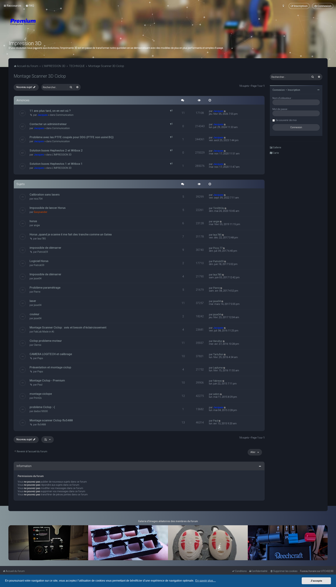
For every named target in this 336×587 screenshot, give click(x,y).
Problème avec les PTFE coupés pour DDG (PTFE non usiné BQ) (72, 137)
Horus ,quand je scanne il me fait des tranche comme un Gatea (71, 234)
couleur (34, 314)
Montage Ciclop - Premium (47, 380)
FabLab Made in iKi (44, 331)
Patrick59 (42, 251)
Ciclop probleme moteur (46, 340)
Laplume (218, 367)
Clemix (37, 345)
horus (33, 221)
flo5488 (41, 424)
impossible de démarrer (45, 247)
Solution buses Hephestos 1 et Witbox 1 (56, 163)
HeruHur (217, 341)
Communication (65, 115)
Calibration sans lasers (45, 194)
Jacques (42, 115)
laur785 (41, 238)
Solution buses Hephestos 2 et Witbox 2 (56, 150)
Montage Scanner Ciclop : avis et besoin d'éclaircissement (68, 327)
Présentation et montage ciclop (50, 367)
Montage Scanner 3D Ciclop (40, 76)
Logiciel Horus (39, 261)
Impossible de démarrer (45, 274)
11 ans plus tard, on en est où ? (50, 110)
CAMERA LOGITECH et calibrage (51, 354)
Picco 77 (217, 248)
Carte (275, 152)
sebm (216, 394)
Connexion (278, 90)
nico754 (38, 198)
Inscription (294, 90)
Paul (39, 384)
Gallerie (276, 147)
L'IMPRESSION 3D (62, 154)
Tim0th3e (218, 208)
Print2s (38, 398)
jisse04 (37, 278)
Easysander (40, 212)
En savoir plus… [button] (205, 580)
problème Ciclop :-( (42, 407)
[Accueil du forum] (44, 26)
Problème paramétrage (45, 287)
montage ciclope (41, 393)
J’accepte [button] (316, 580)
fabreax (217, 380)
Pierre (37, 291)
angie (37, 225)
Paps (40, 358)
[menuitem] (30, 5)
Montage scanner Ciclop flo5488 (51, 420)
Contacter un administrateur (48, 124)
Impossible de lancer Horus (48, 208)
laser (33, 301)
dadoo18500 (41, 411)
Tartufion (218, 354)
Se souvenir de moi (286, 120)
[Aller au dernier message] (225, 111)
